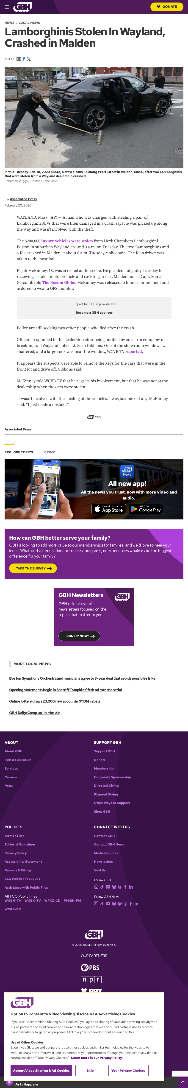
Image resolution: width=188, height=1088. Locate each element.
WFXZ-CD (52, 901)
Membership (104, 768)
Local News (29, 23)
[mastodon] (120, 903)
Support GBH (104, 751)
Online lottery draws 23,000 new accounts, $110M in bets (54, 701)
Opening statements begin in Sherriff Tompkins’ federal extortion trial (65, 689)
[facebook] (125, 886)
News (9, 23)
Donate (170, 6)
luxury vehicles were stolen (67, 241)
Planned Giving (106, 794)
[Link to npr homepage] (91, 979)
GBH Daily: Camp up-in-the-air (34, 712)
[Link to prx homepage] (91, 990)
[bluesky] (114, 886)
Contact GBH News (109, 844)
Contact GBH (104, 836)
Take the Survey (31, 568)
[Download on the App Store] (108, 509)
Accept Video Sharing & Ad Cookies (41, 1070)
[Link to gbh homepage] (22, 6)
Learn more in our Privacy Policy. (97, 1058)
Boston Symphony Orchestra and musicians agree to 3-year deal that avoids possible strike (82, 678)
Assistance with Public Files (26, 888)
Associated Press (23, 199)
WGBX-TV (33, 901)
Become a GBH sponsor (94, 312)
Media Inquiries (106, 853)
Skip (90, 1070)
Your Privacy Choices (128, 1070)
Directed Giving (106, 786)
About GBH (13, 751)
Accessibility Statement (23, 862)
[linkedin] (131, 886)
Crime (49, 452)
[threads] (120, 886)
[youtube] (108, 886)
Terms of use (14, 836)
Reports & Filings (18, 870)
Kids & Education (18, 760)
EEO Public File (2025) (22, 879)
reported (133, 351)
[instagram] (96, 886)
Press (9, 786)
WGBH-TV (13, 901)
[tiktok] (102, 886)
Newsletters (103, 862)
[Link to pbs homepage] (90, 967)
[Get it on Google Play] (146, 509)
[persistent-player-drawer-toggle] (183, 1082)
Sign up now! (77, 636)
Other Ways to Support (112, 803)
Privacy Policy (16, 853)
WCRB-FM (13, 909)
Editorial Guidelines (20, 844)
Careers (11, 777)
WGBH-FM (72, 901)
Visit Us (100, 870)
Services (11, 768)
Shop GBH (102, 812)
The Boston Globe (58, 282)
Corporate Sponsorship (112, 777)
